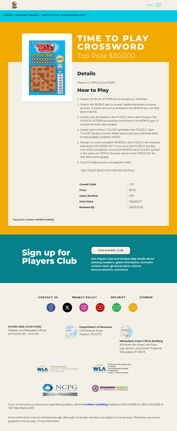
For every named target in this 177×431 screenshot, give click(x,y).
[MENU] (159, 5)
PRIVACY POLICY (84, 297)
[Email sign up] (116, 307)
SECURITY (118, 297)
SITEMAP (146, 297)
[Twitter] (67, 307)
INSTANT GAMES (27, 15)
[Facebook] (51, 307)
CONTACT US (48, 297)
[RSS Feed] (133, 307)
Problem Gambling (95, 404)
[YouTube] (100, 307)
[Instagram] (83, 307)
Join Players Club (110, 250)
